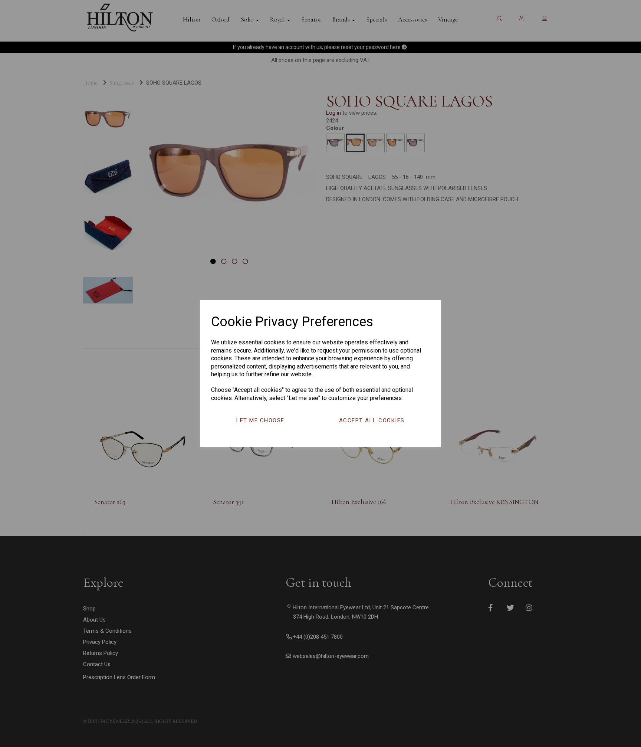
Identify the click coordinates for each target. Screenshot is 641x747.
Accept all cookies (372, 420)
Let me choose (260, 420)
